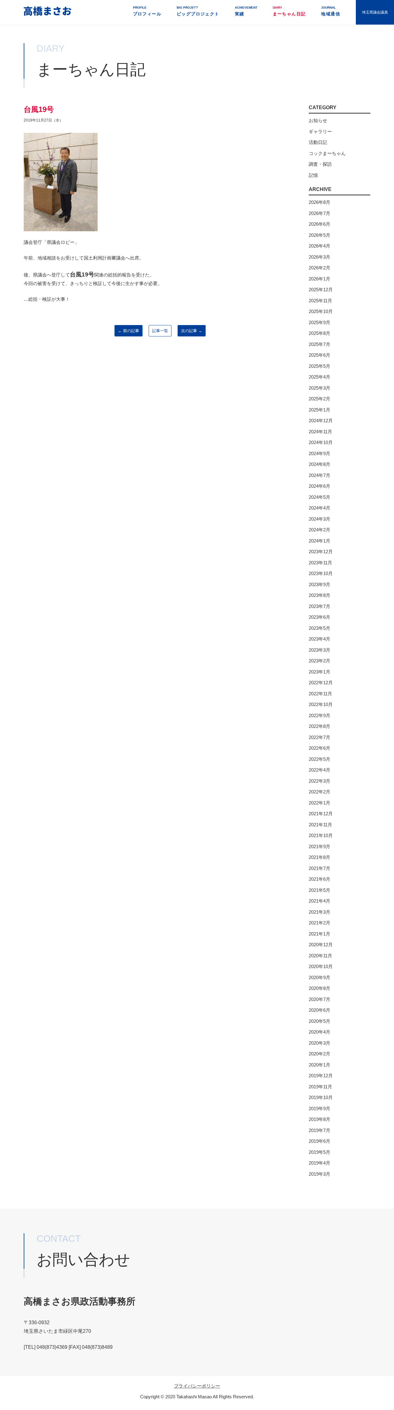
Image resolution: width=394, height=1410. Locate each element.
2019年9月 (319, 1108)
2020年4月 (319, 1032)
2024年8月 (319, 464)
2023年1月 (319, 671)
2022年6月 (319, 748)
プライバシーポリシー (197, 1385)
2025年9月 (319, 322)
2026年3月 (319, 257)
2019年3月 (319, 1174)
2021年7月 (319, 868)
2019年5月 (319, 1152)
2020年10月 (321, 966)
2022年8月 (319, 726)
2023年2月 (319, 660)
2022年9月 (319, 715)
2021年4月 (319, 901)
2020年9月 (319, 977)
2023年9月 (319, 584)
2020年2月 (319, 1053)
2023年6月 (319, 617)
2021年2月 (319, 922)
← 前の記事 (128, 330)
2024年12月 (321, 420)
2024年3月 (319, 519)
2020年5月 (319, 1021)
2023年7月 (319, 606)
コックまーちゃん (327, 153)
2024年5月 (319, 497)
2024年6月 (319, 486)
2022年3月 (319, 781)
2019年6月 (319, 1141)
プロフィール (147, 11)
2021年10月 (321, 835)
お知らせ (318, 120)
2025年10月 (321, 311)
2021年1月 (319, 933)
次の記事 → (191, 330)
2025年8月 (319, 333)
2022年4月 (319, 770)
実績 (246, 11)
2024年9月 (319, 453)
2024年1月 (319, 540)
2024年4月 (319, 507)
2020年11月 (320, 955)
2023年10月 (321, 573)
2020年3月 (319, 1043)
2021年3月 (319, 912)
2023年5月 (319, 628)
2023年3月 (319, 650)
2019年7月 (319, 1130)
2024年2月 (319, 529)
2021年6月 (319, 879)
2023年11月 (320, 562)
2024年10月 (321, 442)
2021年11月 (320, 824)
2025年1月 (319, 409)
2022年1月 (319, 802)
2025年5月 (319, 366)
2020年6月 (319, 1010)
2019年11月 (320, 1086)
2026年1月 (319, 278)
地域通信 (330, 11)
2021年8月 (319, 857)
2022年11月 (320, 693)
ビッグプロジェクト (198, 11)
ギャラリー (320, 131)
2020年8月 (319, 988)
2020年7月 (319, 999)
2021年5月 (319, 890)
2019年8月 (319, 1119)
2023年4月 (319, 638)
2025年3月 (319, 388)
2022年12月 (321, 682)
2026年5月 (319, 235)
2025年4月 (319, 376)
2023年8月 (319, 595)
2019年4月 (319, 1163)
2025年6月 (319, 355)
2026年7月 (319, 213)
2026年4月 (319, 245)
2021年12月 (321, 813)
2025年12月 (321, 289)
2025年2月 (319, 398)
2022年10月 (321, 704)
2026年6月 (319, 224)
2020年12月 (321, 944)
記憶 (313, 175)
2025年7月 (319, 344)
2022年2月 (319, 791)
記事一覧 (160, 330)
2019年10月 (321, 1097)
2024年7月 (319, 475)
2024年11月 (320, 431)
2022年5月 (319, 759)
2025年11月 (320, 300)
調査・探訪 (320, 164)
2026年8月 (319, 202)
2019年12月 (321, 1075)
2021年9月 (319, 846)
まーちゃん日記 (289, 11)
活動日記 (318, 142)
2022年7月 (319, 737)
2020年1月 (319, 1064)
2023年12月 (321, 551)
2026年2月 (319, 267)
